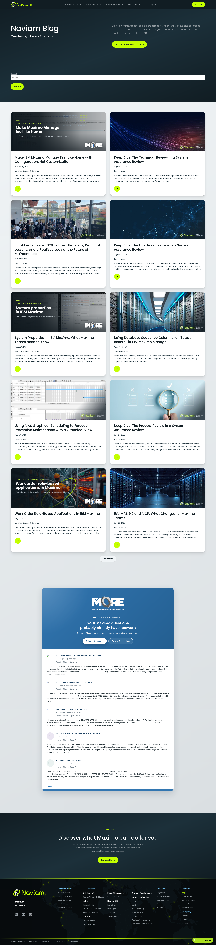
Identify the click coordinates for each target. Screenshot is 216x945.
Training (160, 908)
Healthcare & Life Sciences (142, 924)
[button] (72, 4)
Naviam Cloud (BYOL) (66, 908)
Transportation (138, 912)
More (50, 787)
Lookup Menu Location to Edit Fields (72, 709)
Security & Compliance (67, 900)
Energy (134, 901)
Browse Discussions (121, 641)
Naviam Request (89, 924)
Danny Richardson (66, 686)
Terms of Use (60, 942)
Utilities (135, 905)
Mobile (60, 904)
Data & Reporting (116, 893)
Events (184, 919)
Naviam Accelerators (142, 893)
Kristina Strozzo (65, 737)
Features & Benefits (65, 896)
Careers (185, 923)
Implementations (163, 896)
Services (161, 888)
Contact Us (186, 916)
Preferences (73, 942)
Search (14, 74)
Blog (183, 893)
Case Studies (187, 896)
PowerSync (112, 905)
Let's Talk (198, 4)
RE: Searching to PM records (69, 760)
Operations (88, 916)
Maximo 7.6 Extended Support (94, 897)
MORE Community (189, 900)
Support (160, 904)
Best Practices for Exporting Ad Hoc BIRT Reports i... (79, 733)
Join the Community (95, 641)
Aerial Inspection (114, 916)
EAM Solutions (89, 888)
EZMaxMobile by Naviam (92, 909)
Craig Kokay (63, 659)
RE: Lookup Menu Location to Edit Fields (74, 682)
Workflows (111, 912)
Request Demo (108, 860)
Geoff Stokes (64, 764)
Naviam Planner (89, 921)
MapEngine (112, 909)
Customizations (163, 900)
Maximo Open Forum (71, 662)
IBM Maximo (88, 893)
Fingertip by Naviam (90, 912)
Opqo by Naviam (89, 905)
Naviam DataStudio (115, 897)
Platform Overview (64, 893)
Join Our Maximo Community (129, 44)
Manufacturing (138, 909)
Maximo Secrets (188, 904)
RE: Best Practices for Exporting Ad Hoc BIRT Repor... (80, 655)
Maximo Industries (140, 897)
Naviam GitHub (188, 908)
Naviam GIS (113, 901)
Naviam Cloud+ (65, 888)
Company (186, 911)
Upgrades (161, 893)
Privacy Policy (46, 942)
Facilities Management (141, 920)
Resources (187, 888)
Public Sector (137, 916)
